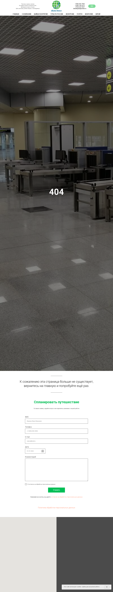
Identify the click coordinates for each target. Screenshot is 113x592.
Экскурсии (70, 14)
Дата (27, 447)
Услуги (79, 14)
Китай (98, 14)
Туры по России (56, 14)
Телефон (28, 427)
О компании (26, 14)
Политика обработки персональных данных (56, 508)
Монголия (89, 14)
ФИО (27, 417)
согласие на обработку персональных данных (66, 497)
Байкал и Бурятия (41, 14)
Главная (16, 14)
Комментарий (30, 457)
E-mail (27, 437)
